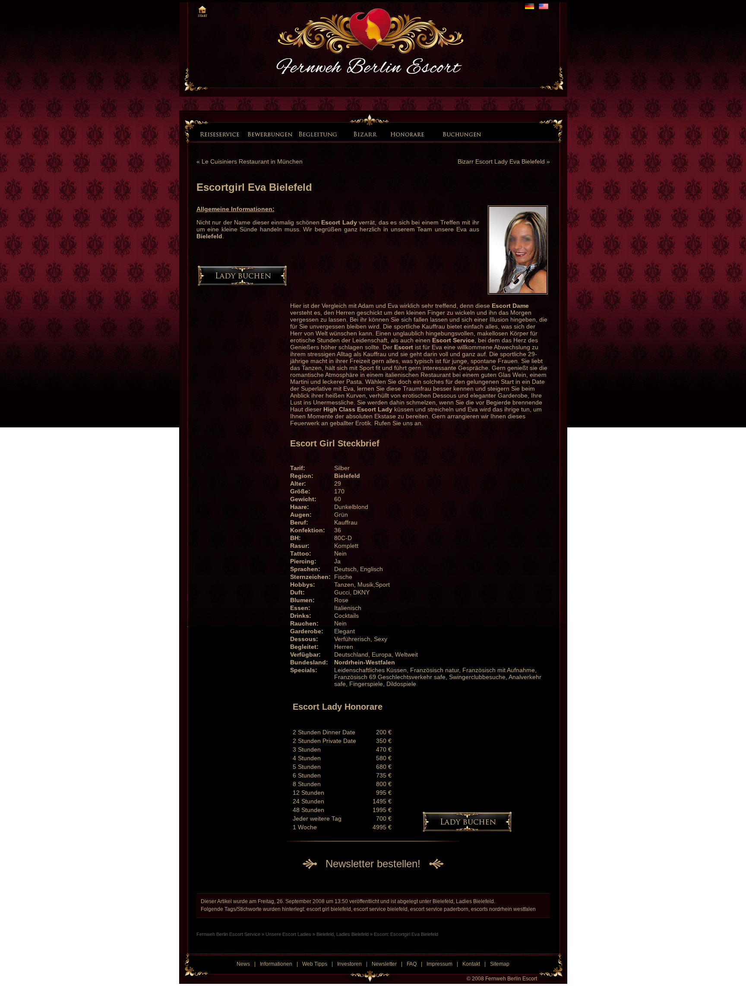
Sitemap (499, 964)
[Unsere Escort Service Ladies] (344, 133)
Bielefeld (443, 901)
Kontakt (471, 964)
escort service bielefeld (381, 909)
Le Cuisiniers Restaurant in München (252, 161)
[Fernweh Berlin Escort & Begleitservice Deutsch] (529, 6)
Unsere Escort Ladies (288, 934)
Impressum (439, 964)
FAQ (412, 964)
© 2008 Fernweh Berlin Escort (502, 979)
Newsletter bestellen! (373, 863)
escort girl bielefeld (329, 909)
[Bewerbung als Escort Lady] (269, 133)
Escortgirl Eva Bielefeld (254, 187)
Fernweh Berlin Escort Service (228, 934)
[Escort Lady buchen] (460, 133)
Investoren (349, 964)
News (243, 964)
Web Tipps (314, 964)
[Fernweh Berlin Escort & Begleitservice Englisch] (543, 6)
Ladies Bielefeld (475, 901)
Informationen (276, 964)
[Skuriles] (317, 133)
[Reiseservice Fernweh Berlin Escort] (220, 133)
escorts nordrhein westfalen (503, 909)
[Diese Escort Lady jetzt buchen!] (242, 283)
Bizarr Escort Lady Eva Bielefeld (501, 161)
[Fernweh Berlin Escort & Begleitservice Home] (202, 10)
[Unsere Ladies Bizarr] (366, 133)
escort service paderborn (439, 909)
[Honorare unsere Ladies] (408, 133)
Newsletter (384, 964)
